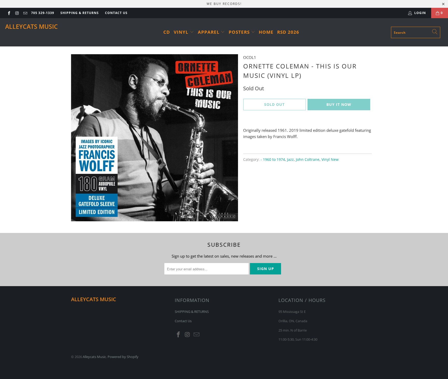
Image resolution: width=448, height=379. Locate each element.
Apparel (209, 32)
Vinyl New (330, 159)
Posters (240, 32)
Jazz (290, 159)
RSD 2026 (288, 32)
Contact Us (116, 13)
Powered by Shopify (123, 356)
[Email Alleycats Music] (25, 13)
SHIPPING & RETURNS (79, 13)
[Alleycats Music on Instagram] (17, 13)
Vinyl (182, 32)
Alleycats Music (31, 26)
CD (166, 32)
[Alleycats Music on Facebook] (8, 13)
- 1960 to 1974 (273, 159)
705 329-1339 (42, 13)
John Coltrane (307, 159)
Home (266, 32)
